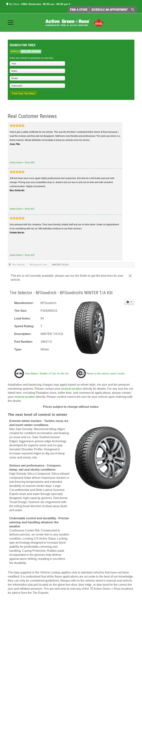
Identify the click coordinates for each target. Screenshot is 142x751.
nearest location (71, 388)
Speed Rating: (24, 326)
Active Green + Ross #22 (22, 209)
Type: (18, 349)
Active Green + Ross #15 (22, 255)
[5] (17, 125)
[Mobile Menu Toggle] (10, 22)
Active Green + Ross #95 (22, 162)
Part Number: (23, 341)
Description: (22, 333)
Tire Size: (20, 310)
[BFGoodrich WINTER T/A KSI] (89, 327)
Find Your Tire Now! (23, 93)
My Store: (14, 4)
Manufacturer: (24, 303)
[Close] (130, 276)
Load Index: (22, 318)
